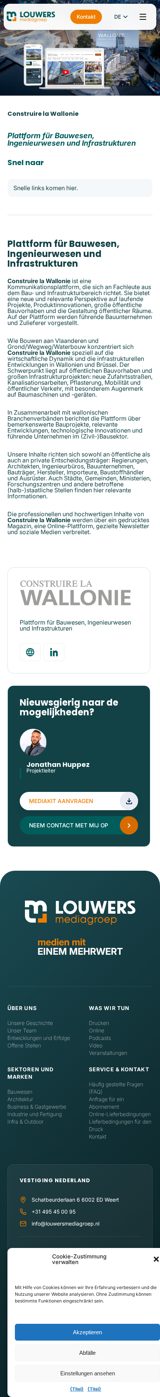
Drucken (99, 1023)
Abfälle (87, 1353)
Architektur (20, 1099)
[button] (156, 1259)
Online (96, 1030)
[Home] (80, 913)
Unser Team (21, 1030)
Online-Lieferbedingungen (120, 1114)
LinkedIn (30, 779)
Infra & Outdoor (25, 1121)
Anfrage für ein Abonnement (106, 1103)
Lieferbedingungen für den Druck (120, 1125)
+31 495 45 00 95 (54, 1211)
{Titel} (77, 1389)
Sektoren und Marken (30, 1073)
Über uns (22, 1008)
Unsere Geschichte (30, 1023)
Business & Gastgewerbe (36, 1106)
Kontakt (86, 16)
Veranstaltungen (108, 1053)
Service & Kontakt (119, 1069)
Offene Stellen (24, 1045)
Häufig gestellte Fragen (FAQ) (116, 1088)
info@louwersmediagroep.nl (65, 1223)
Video (95, 1045)
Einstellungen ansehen (87, 1373)
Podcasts (100, 1038)
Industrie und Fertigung (34, 1114)
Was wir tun (109, 1008)
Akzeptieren (87, 1332)
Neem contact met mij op (68, 825)
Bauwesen (19, 1091)
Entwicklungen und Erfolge (38, 1038)
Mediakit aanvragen (61, 801)
